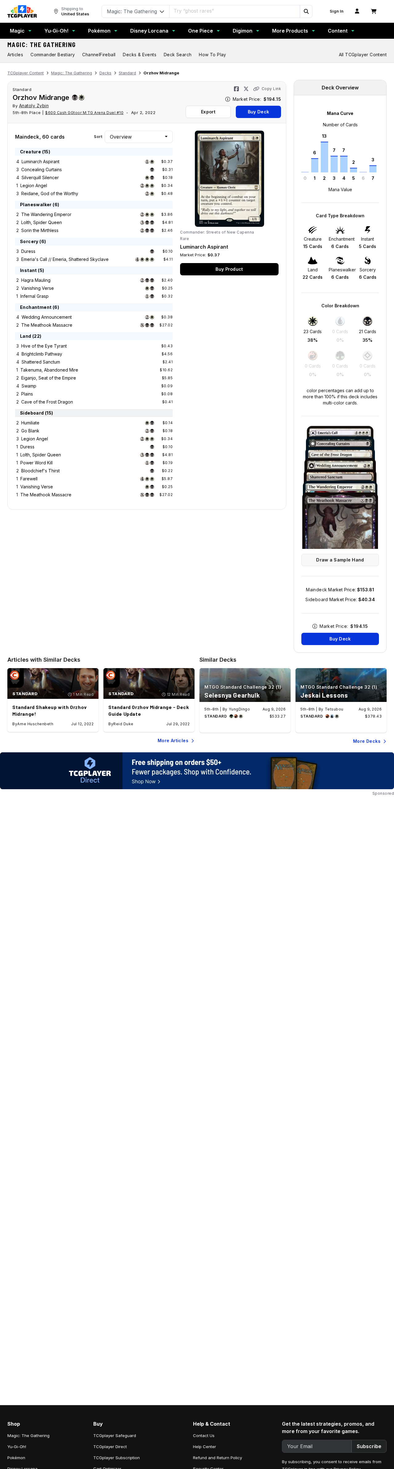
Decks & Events (139, 54)
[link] (22, 11)
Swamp (29, 385)
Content (338, 31)
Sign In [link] (337, 11)
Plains (27, 393)
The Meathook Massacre (46, 325)
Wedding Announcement (47, 317)
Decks (105, 73)
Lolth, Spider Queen (41, 222)
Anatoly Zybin (34, 105)
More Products (290, 31)
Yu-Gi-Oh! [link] (16, 1446)
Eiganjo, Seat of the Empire (48, 377)
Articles (15, 54)
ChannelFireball (98, 54)
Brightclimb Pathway (42, 353)
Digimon (242, 31)
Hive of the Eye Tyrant (44, 346)
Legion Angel (33, 185)
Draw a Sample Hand (340, 559)
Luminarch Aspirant (40, 161)
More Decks (366, 741)
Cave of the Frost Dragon (47, 401)
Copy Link (271, 88)
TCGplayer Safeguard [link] (114, 1435)
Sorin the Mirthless (39, 230)
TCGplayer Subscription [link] (116, 1457)
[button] (306, 11)
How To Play (212, 54)
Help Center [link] (204, 1446)
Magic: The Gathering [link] (28, 1435)
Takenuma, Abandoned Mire (49, 369)
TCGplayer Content (25, 73)
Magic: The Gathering (41, 44)
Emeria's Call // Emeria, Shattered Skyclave (65, 259)
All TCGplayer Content (363, 54)
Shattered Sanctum (41, 361)
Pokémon (99, 31)
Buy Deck (258, 111)
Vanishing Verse (37, 288)
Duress (28, 251)
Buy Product (229, 269)
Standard (127, 73)
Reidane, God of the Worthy (49, 193)
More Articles (173, 740)
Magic (17, 31)
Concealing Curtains (41, 169)
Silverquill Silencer (40, 177)
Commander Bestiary (52, 54)
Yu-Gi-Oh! (56, 31)
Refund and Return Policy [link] (217, 1457)
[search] (235, 11)
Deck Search (177, 54)
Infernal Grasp (34, 296)
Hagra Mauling (35, 280)
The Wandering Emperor (46, 214)
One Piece (200, 31)
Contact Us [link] (204, 1435)
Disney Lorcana (149, 31)
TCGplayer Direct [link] (110, 1446)
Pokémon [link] (16, 1457)
